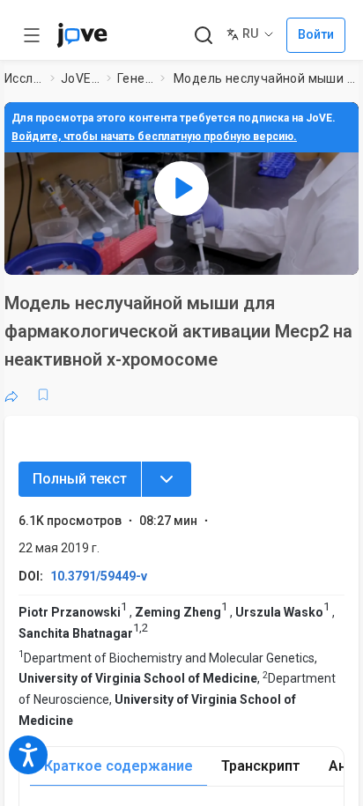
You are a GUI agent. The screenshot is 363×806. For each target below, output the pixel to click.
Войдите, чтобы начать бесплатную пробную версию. (154, 136)
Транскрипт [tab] (260, 766)
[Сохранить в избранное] (43, 395)
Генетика (135, 78)
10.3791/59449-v (98, 576)
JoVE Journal (80, 78)
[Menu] (166, 479)
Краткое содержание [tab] (118, 766)
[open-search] (203, 35)
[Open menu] (32, 35)
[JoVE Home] (81, 35)
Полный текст (80, 478)
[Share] (11, 395)
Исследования (23, 78)
